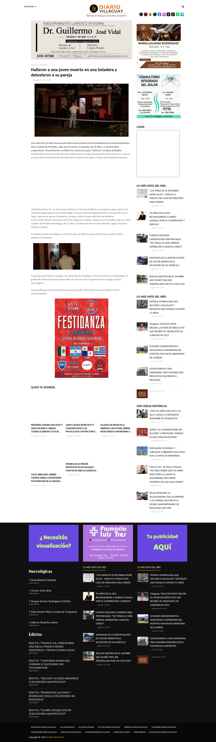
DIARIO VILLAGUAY (55, 737)
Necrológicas (40, 571)
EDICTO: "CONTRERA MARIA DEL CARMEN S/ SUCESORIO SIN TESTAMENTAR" (49, 664)
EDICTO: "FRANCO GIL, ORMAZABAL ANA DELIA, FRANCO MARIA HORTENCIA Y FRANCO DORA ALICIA (51, 646)
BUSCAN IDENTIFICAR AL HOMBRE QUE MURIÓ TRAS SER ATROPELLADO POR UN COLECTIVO (167, 280)
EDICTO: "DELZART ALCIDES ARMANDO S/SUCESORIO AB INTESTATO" (54, 680)
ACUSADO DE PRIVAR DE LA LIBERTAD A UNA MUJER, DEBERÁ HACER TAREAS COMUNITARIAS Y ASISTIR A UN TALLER (115, 429)
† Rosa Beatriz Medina (42, 580)
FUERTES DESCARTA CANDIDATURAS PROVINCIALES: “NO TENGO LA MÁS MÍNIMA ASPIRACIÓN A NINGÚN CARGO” (165, 241)
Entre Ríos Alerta (122, 732)
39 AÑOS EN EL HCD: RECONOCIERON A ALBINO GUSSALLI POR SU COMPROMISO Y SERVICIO (167, 219)
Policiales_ (44, 65)
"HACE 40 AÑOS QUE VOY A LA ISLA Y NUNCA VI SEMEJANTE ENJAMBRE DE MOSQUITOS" (165, 415)
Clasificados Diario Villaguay (163, 732)
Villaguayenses (67, 727)
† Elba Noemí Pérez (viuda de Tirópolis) (53, 612)
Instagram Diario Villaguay (44, 732)
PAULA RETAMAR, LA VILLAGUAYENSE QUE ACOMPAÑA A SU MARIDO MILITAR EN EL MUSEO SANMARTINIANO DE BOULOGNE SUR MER (166, 500)
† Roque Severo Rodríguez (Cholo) (50, 601)
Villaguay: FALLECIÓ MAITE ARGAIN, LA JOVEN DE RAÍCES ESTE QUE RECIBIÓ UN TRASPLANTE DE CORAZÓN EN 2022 (167, 330)
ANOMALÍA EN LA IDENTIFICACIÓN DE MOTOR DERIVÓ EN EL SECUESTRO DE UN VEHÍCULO (166, 262)
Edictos (35, 634)
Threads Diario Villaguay (136, 727)
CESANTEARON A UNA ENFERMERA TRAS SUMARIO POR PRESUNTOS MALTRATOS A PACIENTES (166, 374)
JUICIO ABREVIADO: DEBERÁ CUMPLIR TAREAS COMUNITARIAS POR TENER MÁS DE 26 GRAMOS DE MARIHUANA (46, 478)
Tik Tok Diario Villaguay (109, 727)
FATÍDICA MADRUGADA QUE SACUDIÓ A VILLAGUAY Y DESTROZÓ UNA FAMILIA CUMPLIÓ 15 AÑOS (167, 307)
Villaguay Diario (86, 727)
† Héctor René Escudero (43, 622)
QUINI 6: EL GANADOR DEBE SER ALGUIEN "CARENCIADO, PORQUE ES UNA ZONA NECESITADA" (166, 434)
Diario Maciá (140, 732)
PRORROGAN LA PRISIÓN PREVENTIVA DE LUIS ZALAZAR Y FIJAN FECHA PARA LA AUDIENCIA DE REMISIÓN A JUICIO (81, 468)
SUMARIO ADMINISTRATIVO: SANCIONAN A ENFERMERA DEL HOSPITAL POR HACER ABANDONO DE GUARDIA (166, 352)
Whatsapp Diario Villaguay (43, 727)
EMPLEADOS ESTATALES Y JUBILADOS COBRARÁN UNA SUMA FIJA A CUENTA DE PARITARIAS (167, 452)
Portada (34, 65)
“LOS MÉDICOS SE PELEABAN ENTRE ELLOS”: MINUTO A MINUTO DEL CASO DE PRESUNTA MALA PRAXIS (166, 196)
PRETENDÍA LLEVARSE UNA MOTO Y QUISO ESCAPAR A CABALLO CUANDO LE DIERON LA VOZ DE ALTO (47, 429)
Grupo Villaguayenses (71, 732)
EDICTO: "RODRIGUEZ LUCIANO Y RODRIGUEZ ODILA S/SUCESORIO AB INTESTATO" (52, 696)
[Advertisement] (81, 180)
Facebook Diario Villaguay (97, 732)
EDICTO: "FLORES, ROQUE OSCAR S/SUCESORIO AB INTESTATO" (50, 712)
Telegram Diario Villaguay (163, 727)
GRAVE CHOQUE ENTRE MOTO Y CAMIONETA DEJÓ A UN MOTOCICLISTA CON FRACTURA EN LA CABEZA (81, 429)
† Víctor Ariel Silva (40, 591)
